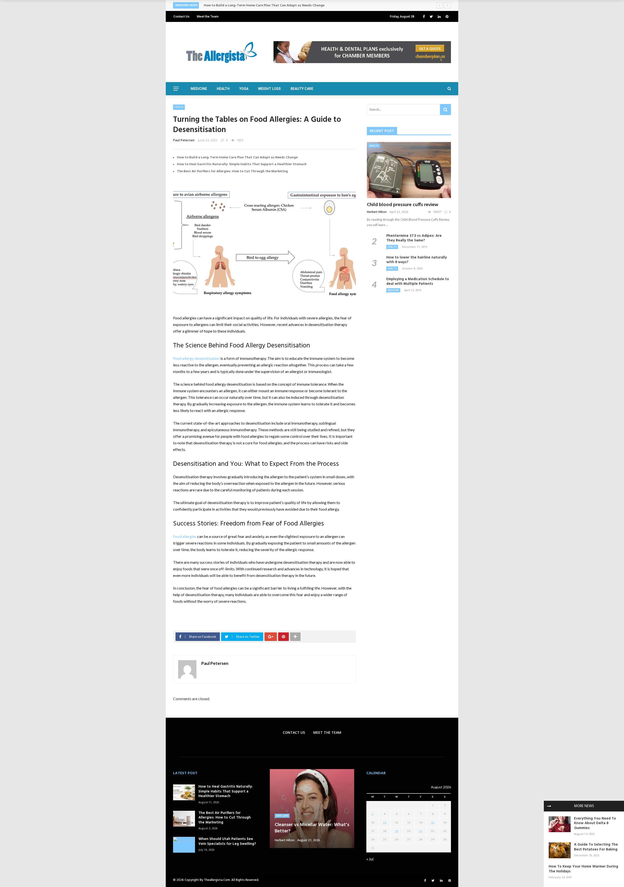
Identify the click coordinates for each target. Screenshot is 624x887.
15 (432, 822)
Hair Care (282, 809)
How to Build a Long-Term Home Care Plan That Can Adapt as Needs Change (237, 157)
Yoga (243, 89)
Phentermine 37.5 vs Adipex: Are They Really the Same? (414, 238)
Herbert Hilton (377, 212)
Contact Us (181, 16)
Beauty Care (302, 89)
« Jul (369, 859)
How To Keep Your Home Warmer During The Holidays (583, 869)
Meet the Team (207, 16)
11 (384, 822)
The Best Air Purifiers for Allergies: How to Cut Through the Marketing (232, 171)
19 (396, 831)
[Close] (549, 806)
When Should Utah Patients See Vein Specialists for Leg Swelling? (227, 841)
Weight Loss (269, 89)
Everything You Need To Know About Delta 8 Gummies (595, 823)
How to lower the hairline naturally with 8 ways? (416, 260)
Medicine (199, 89)
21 (420, 831)
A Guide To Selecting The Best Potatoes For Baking (596, 847)
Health (223, 89)
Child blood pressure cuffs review (402, 205)
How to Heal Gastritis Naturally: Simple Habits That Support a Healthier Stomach (242, 164)
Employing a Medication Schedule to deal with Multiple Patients (417, 281)
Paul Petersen (184, 140)
